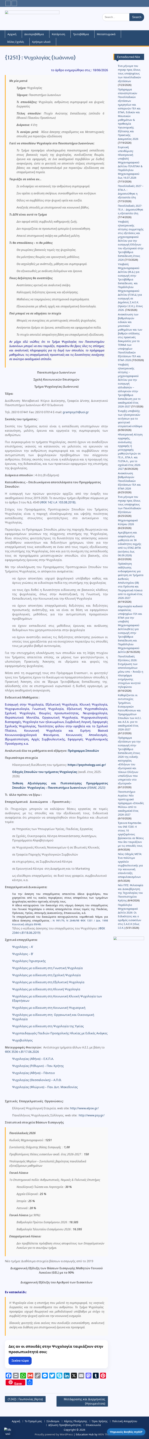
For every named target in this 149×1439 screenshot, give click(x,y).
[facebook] (8, 3)
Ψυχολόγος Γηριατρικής (29, 961)
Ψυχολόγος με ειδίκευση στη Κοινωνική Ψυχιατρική (48, 1008)
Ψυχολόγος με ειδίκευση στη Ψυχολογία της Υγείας (48, 1026)
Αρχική (11, 34)
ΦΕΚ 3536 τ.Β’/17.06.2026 (22, 1052)
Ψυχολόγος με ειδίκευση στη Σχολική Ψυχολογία (46, 975)
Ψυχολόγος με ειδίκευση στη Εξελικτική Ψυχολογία (48, 982)
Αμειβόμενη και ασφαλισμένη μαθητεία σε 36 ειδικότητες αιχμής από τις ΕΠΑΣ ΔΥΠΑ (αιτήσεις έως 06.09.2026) (129, 544)
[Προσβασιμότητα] (8, 1431)
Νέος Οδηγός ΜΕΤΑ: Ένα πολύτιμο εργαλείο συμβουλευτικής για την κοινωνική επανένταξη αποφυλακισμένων (130, 865)
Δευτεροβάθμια (34, 34)
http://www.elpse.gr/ (84, 1108)
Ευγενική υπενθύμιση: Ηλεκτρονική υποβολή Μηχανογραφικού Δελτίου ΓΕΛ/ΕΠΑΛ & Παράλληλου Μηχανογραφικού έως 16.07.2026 (130, 162)
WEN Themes (106, 1434)
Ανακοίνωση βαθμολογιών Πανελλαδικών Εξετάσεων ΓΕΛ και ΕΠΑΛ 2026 (129, 481)
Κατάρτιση (58, 34)
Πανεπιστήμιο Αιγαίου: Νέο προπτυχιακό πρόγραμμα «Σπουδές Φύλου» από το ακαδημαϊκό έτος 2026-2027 (131, 803)
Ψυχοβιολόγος (22, 1040)
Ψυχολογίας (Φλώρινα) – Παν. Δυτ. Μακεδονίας (45, 1087)
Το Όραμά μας (33, 1421)
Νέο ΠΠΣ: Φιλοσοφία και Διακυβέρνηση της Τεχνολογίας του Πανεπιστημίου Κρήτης (130, 892)
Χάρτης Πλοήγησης (75, 1421)
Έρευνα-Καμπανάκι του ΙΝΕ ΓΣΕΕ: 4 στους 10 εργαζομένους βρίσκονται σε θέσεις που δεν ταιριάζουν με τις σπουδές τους (131, 834)
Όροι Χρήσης (100, 1421)
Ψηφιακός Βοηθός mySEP (126, 1432)
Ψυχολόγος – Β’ (22, 954)
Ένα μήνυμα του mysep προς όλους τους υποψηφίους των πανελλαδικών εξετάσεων (129, 73)
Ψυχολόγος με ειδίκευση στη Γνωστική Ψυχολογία (47, 968)
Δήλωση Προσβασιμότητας (64, 1425)
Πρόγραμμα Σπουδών (83, 751)
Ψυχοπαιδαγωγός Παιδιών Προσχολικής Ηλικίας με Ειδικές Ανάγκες (60, 1033)
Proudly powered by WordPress (54, 1434)
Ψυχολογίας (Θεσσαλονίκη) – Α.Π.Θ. (37, 1080)
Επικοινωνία (93, 1425)
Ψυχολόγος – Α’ (22, 947)
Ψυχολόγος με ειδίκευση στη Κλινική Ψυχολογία (46, 989)
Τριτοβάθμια (81, 34)
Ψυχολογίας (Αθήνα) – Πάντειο (33, 1073)
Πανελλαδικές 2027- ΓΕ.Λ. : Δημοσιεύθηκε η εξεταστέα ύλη (130, 209)
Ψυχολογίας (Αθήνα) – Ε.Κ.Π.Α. (33, 1059)
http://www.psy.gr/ (91, 1115)
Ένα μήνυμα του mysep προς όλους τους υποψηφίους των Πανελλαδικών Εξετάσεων (129, 504)
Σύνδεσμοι (53, 1421)
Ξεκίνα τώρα (20, 1360)
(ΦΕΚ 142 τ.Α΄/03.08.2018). (58, 502)
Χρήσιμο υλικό (41, 41)
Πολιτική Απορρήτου (124, 1421)
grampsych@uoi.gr (76, 412)
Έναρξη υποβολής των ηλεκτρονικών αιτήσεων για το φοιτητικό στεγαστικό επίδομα (130, 418)
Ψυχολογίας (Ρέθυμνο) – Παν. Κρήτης (38, 1066)
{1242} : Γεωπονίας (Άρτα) (25, 1399)
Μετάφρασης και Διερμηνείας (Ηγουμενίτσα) (84, 1401)
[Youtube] (14, 3)
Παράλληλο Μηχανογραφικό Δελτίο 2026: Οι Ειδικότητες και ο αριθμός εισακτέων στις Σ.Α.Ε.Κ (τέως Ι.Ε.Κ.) (129, 916)
